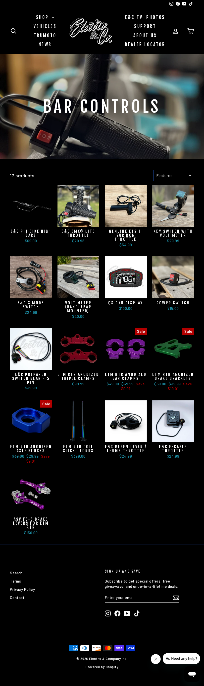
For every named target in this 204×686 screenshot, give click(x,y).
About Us (145, 35)
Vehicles (45, 26)
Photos (155, 17)
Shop (43, 17)
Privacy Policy (22, 589)
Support (145, 26)
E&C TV (134, 17)
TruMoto (45, 35)
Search (16, 573)
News (45, 44)
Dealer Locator (145, 44)
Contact (17, 597)
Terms (15, 581)
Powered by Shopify (102, 667)
